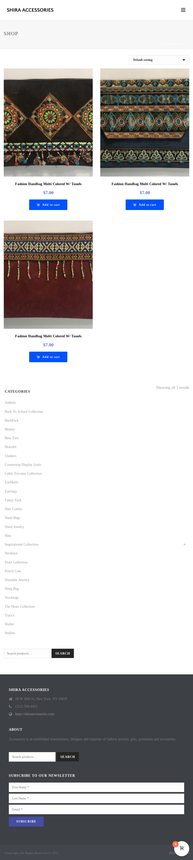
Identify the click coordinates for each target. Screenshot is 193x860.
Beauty (10, 429)
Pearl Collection (16, 562)
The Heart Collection (20, 606)
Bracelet (10, 447)
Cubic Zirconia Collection (23, 473)
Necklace (11, 553)
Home (159, 44)
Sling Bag (12, 589)
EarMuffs (11, 482)
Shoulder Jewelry (17, 580)
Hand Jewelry (14, 527)
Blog (172, 853)
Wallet (9, 624)
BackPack (12, 420)
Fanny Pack (13, 500)
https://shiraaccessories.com (34, 714)
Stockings (12, 597)
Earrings (11, 491)
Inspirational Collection (21, 544)
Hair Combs (13, 509)
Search (62, 653)
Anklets (10, 402)
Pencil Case (13, 571)
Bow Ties (11, 438)
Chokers (10, 456)
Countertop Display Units (23, 465)
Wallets (10, 633)
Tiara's (9, 615)
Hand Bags (12, 518)
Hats (8, 536)
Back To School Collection (24, 412)
